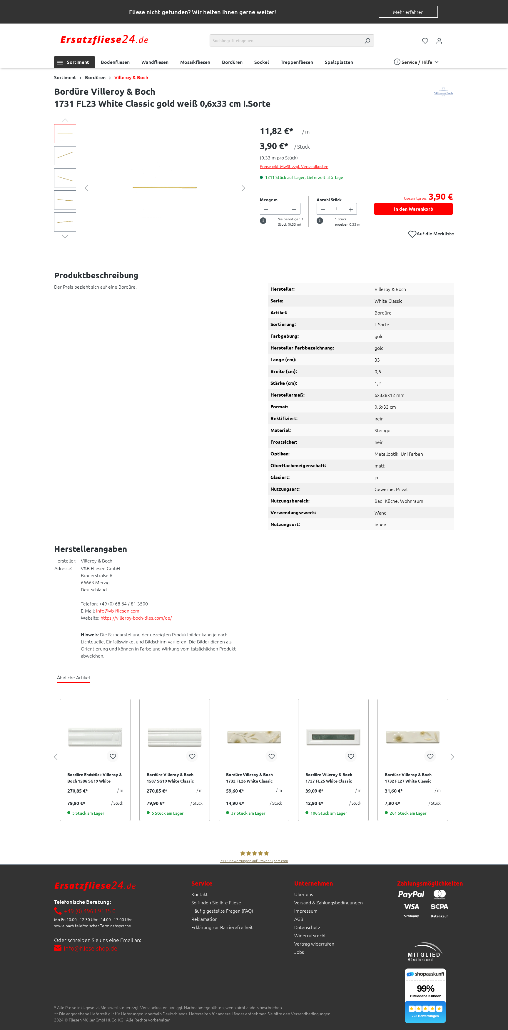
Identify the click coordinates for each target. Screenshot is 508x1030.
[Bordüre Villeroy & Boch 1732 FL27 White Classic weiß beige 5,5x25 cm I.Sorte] (413, 737)
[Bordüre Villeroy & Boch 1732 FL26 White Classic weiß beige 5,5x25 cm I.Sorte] (254, 737)
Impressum (305, 910)
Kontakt (199, 894)
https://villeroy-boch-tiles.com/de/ (136, 617)
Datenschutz (307, 927)
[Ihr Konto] (439, 40)
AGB (298, 919)
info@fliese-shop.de (90, 948)
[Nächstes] (243, 187)
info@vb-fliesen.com (117, 610)
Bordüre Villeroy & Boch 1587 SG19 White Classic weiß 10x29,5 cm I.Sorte (170, 778)
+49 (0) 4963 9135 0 (90, 910)
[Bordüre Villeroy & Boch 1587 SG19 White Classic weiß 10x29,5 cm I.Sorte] (175, 737)
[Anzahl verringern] (266, 209)
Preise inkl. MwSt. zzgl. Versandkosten (294, 166)
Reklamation (204, 919)
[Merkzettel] (425, 40)
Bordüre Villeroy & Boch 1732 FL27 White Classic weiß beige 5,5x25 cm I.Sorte (412, 778)
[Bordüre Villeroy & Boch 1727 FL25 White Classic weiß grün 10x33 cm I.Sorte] (333, 737)
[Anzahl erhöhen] (294, 209)
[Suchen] (367, 40)
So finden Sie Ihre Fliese (216, 902)
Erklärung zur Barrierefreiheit (222, 927)
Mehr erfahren (408, 12)
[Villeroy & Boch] (443, 98)
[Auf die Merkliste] (112, 756)
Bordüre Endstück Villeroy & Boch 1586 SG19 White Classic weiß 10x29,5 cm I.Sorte (94, 778)
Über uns (303, 894)
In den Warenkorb (413, 209)
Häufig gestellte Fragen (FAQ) (222, 910)
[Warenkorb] (450, 39)
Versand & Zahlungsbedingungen (328, 902)
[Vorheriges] (86, 187)
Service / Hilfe (416, 62)
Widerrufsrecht (310, 935)
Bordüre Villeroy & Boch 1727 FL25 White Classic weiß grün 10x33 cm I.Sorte (331, 778)
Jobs (299, 952)
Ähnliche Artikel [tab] (73, 677)
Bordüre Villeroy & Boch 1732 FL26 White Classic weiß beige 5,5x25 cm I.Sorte (253, 778)
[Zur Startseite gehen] (104, 39)
